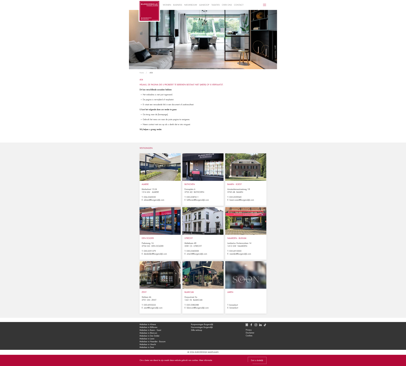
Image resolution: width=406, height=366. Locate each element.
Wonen (167, 5)
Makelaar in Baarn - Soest (150, 330)
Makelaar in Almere (148, 324)
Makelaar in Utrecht (148, 344)
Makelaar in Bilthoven (148, 327)
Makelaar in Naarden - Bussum (152, 342)
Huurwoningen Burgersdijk (202, 327)
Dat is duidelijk (257, 360)
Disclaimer (250, 333)
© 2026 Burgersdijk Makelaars (203, 352)
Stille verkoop (196, 330)
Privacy (249, 330)
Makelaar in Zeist (147, 347)
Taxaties (215, 5)
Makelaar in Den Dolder (149, 336)
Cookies (249, 336)
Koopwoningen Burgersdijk (202, 324)
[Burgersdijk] (149, 11)
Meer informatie (205, 360)
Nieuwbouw (190, 5)
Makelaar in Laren (147, 339)
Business (177, 5)
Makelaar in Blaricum (148, 333)
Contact (238, 5)
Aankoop (204, 5)
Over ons (227, 5)
